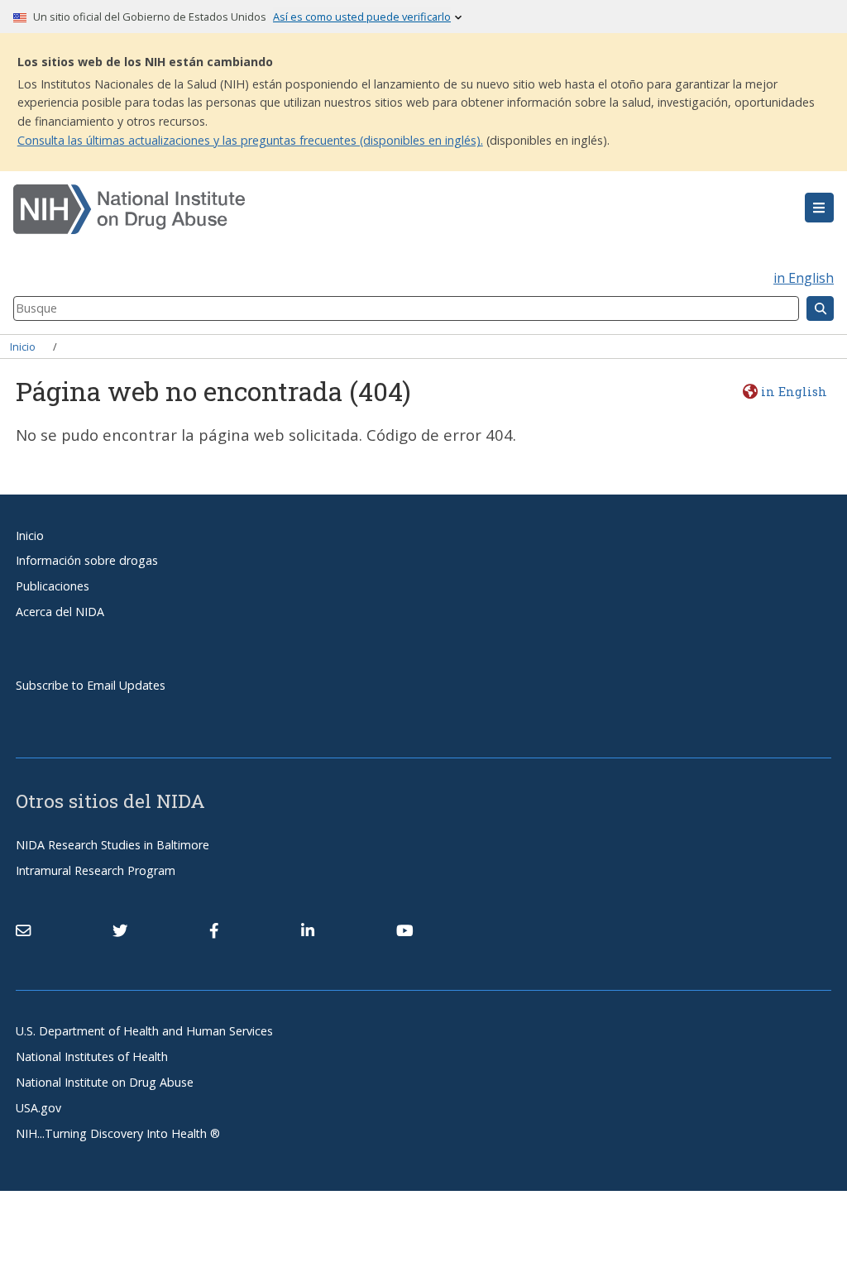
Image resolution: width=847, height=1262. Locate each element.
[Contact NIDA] (23, 930)
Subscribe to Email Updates (90, 685)
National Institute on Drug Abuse (105, 1082)
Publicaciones (52, 586)
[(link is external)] (119, 930)
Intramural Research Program (95, 870)
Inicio (23, 346)
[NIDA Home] (355, 209)
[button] (819, 207)
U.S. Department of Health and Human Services (144, 1031)
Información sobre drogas (87, 560)
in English (803, 278)
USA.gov (38, 1108)
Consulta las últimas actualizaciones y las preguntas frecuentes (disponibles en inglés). (250, 140)
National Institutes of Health (92, 1056)
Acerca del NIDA (60, 611)
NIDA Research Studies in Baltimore (112, 845)
